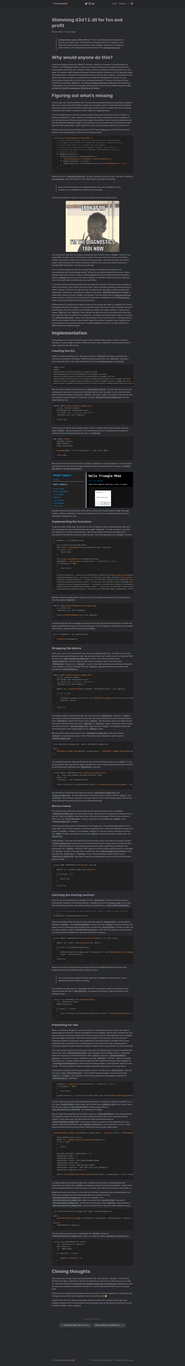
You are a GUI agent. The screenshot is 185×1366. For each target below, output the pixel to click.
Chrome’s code (114, 903)
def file (120, 361)
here (84, 86)
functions (93, 275)
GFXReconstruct (123, 298)
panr (131, 1360)
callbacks (62, 278)
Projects (122, 4)
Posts (114, 4)
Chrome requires (105, 361)
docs (100, 1110)
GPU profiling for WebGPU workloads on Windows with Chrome (98, 1284)
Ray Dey (113, 83)
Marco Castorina (100, 83)
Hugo (109, 1360)
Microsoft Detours (123, 295)
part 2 (119, 45)
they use (105, 130)
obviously (56, 1058)
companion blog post (111, 48)
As (94, 905)
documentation (58, 179)
